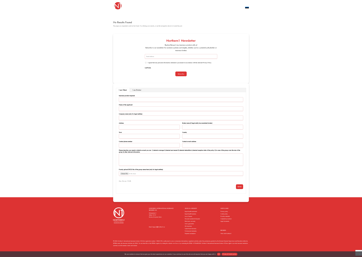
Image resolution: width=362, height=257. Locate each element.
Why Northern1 (236, 8)
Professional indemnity (191, 231)
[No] (360, 254)
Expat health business (190, 214)
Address (121, 123)
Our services (201, 8)
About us (224, 8)
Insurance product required (127, 96)
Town (120, 132)
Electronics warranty (190, 221)
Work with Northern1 (226, 233)
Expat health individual (191, 211)
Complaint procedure (226, 218)
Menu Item (247, 10)
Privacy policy (224, 211)
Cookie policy (224, 214)
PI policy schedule (225, 216)
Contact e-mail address (189, 141)
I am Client (123, 90)
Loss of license (188, 216)
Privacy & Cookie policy (229, 254)
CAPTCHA (148, 68)
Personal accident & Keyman (192, 218)
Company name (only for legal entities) (130, 114)
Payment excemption (190, 233)
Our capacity (213, 8)
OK (219, 254)
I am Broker (137, 90)
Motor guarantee (189, 223)
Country (184, 132)
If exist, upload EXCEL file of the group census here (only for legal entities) (141, 169)
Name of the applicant (125, 105)
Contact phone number (125, 141)
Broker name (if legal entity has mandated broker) (197, 123)
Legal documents (224, 221)
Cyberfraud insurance (190, 228)
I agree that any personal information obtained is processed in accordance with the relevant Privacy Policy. (180, 63)
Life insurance (188, 226)
